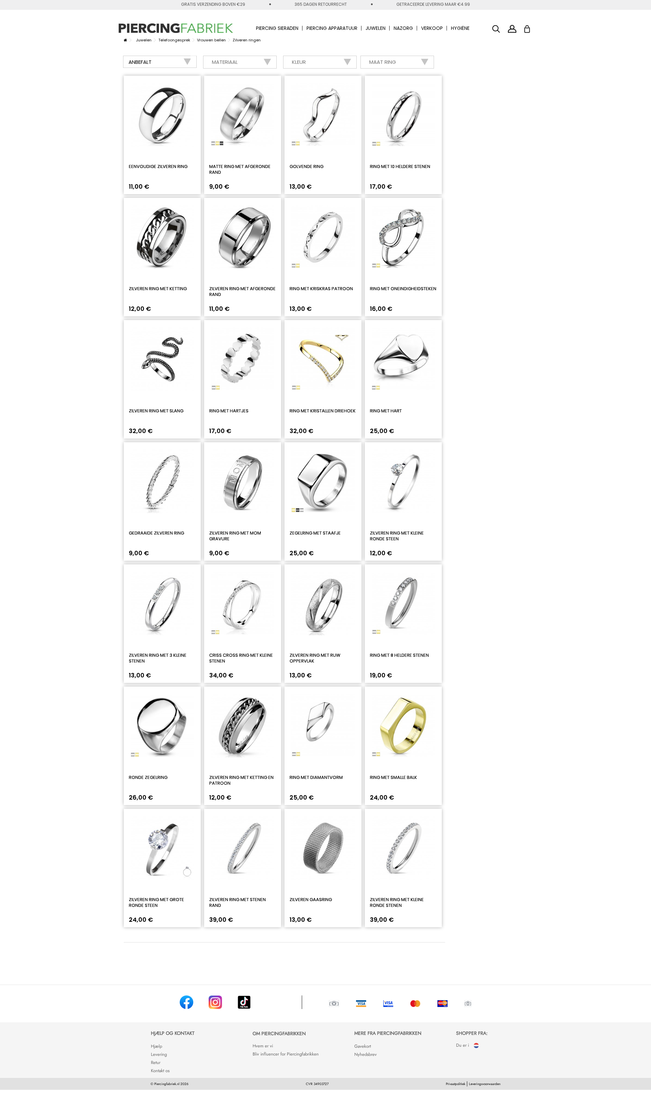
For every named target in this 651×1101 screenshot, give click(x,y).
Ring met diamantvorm (316, 777)
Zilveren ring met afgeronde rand (242, 291)
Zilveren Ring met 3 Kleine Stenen (157, 658)
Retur (155, 1062)
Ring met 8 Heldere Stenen (399, 655)
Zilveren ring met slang (156, 411)
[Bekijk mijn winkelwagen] (531, 27)
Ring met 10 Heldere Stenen (400, 166)
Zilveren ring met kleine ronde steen (397, 536)
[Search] (496, 29)
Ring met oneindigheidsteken (403, 288)
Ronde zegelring (148, 777)
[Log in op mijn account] (512, 28)
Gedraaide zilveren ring (156, 533)
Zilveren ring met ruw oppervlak (315, 658)
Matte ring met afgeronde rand (240, 169)
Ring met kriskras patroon (321, 288)
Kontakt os (160, 1070)
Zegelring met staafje (315, 533)
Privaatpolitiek (455, 1083)
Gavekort (362, 1046)
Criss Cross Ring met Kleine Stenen (241, 658)
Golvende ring (306, 166)
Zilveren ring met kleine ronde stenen (397, 902)
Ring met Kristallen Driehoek (323, 411)
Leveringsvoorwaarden (484, 1083)
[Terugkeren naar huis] (125, 40)
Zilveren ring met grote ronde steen (156, 902)
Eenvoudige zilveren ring (158, 166)
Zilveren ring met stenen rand (237, 902)
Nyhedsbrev (365, 1054)
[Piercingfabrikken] (176, 28)
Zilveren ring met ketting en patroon (241, 780)
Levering (159, 1054)
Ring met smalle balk (393, 777)
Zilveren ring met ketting (158, 288)
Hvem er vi (263, 1046)
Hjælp (156, 1046)
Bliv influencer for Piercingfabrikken (286, 1054)
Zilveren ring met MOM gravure (235, 536)
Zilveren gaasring (311, 899)
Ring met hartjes (229, 411)
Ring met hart (386, 411)
